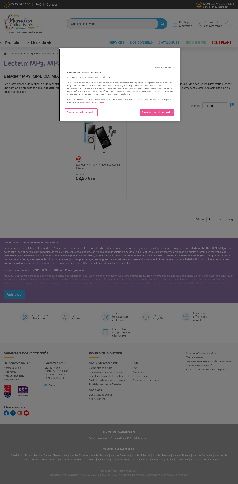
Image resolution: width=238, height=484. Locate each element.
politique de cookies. (95, 102)
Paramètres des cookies (81, 112)
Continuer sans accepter (164, 68)
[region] (119, 84)
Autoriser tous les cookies (157, 112)
